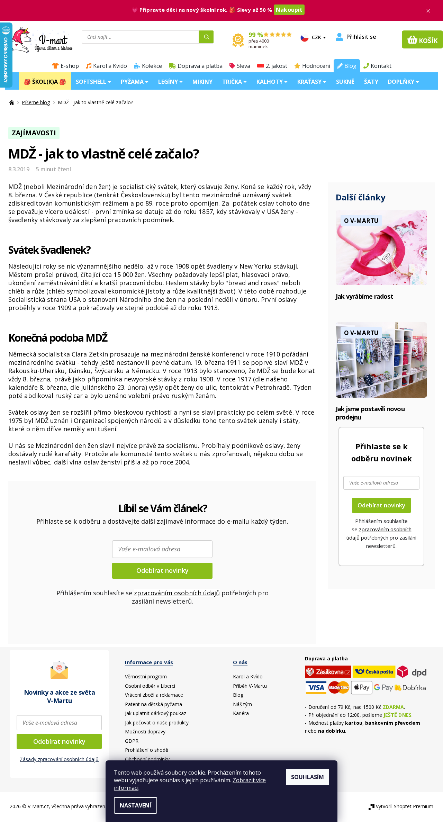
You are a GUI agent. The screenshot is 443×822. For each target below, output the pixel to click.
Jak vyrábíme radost (364, 296)
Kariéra (241, 713)
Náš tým (242, 704)
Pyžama (133, 81)
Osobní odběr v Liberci (150, 686)
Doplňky (402, 81)
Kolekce (152, 66)
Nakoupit (289, 9)
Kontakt (381, 66)
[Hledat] (206, 36)
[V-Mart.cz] (37, 39)
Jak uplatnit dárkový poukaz (155, 713)
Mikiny (202, 81)
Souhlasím (307, 777)
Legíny (168, 81)
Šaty (371, 81)
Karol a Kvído (110, 66)
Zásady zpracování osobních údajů (59, 759)
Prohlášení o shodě (146, 750)
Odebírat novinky (162, 570)
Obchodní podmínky (147, 759)
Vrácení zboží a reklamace (154, 695)
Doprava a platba (200, 66)
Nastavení (135, 805)
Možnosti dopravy (145, 731)
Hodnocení (316, 66)
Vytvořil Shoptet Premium (404, 806)
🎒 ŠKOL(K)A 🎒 (45, 81)
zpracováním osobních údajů (177, 593)
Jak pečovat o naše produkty (157, 722)
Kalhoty (270, 81)
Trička (232, 81)
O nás (240, 662)
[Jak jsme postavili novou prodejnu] (381, 359)
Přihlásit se (361, 36)
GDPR (131, 741)
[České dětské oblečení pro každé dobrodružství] (12, 102)
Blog (350, 66)
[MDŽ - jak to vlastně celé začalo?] (381, 247)
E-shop (70, 66)
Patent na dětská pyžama (153, 704)
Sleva (243, 66)
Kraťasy (310, 81)
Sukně (345, 81)
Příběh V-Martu (250, 686)
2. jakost (276, 66)
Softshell (92, 81)
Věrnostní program (146, 676)
